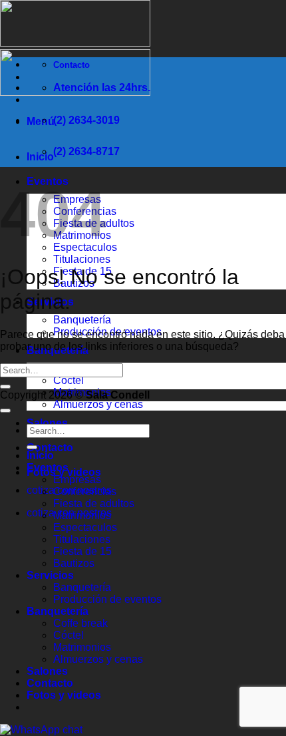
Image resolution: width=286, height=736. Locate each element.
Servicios (50, 575)
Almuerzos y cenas (98, 404)
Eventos (48, 467)
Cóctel (68, 380)
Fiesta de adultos (93, 503)
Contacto (50, 447)
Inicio (40, 156)
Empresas (77, 479)
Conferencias (84, 491)
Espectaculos (85, 527)
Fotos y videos (64, 695)
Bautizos (73, 563)
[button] (41, 121)
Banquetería (82, 319)
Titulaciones (81, 259)
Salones (47, 423)
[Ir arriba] (5, 411)
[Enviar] (5, 387)
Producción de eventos (107, 599)
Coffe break (80, 623)
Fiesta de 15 (82, 551)
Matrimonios (82, 515)
